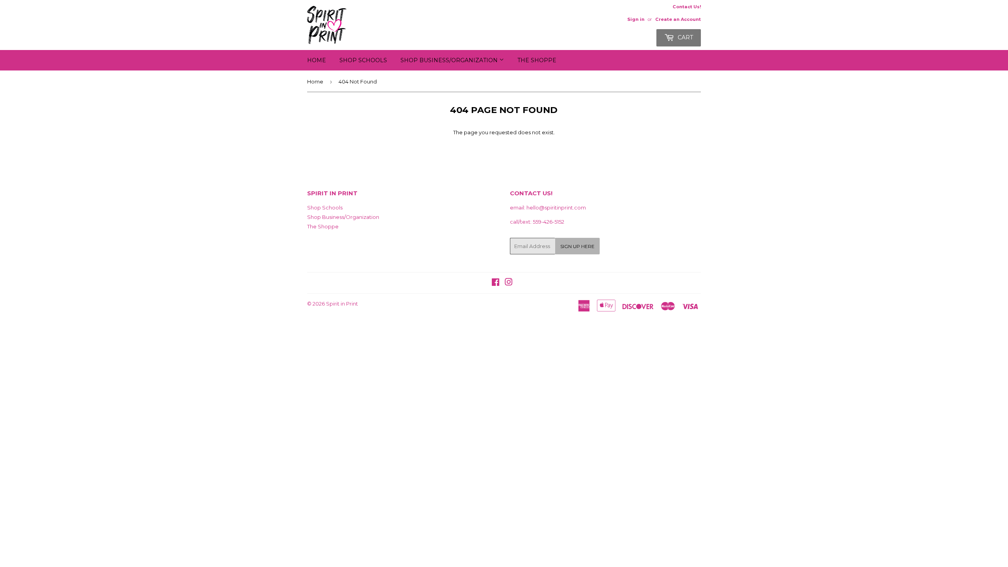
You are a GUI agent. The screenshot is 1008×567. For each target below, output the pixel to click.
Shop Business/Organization (449, 60)
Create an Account (678, 19)
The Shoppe (536, 60)
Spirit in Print (342, 303)
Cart (684, 37)
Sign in (636, 19)
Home (316, 60)
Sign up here (577, 246)
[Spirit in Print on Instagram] (509, 283)
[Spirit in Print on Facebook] (495, 283)
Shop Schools (363, 60)
